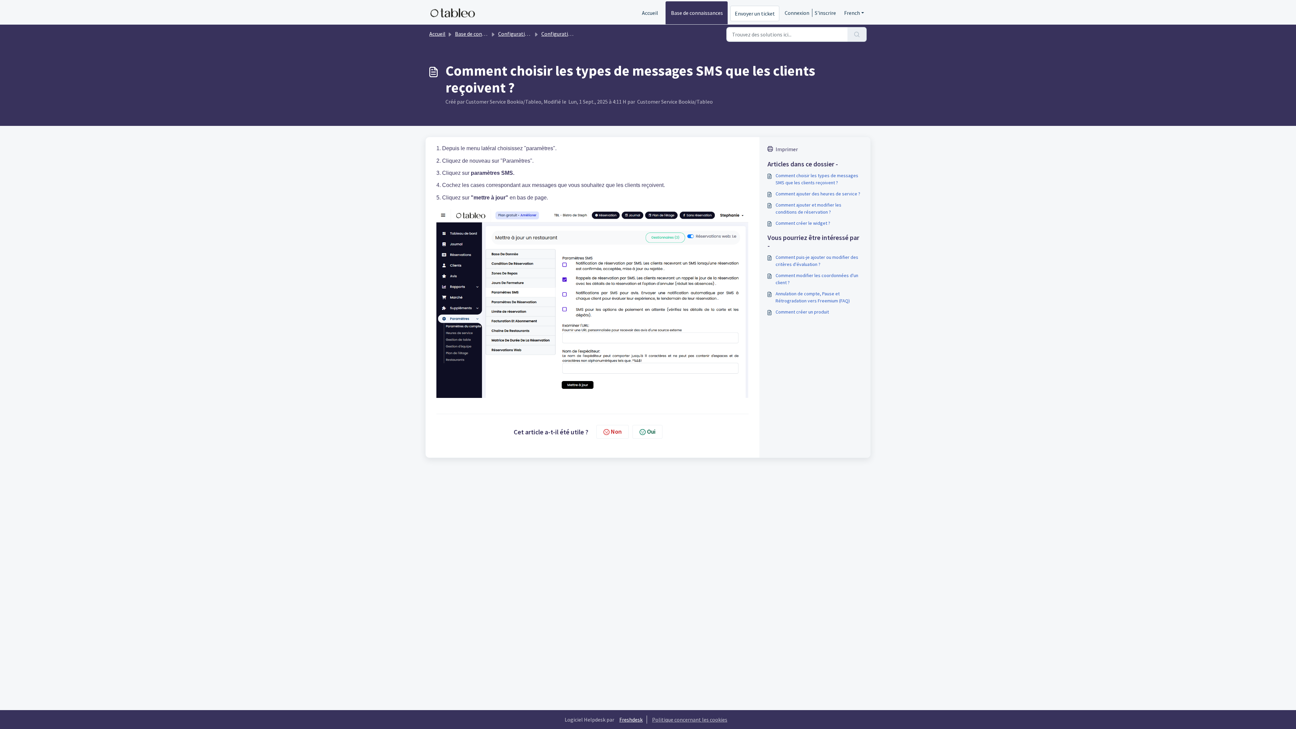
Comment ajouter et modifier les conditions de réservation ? (808, 208)
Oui (651, 431)
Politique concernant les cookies (689, 719)
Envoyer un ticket (755, 13)
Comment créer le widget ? (803, 223)
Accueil (650, 12)
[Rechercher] (857, 34)
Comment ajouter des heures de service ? (818, 194)
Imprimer (787, 149)
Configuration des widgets (528, 33)
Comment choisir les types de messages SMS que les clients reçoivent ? (817, 179)
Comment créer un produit (802, 312)
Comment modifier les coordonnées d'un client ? (817, 279)
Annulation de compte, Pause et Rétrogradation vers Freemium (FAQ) (813, 297)
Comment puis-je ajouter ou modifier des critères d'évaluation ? (817, 260)
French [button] (852, 12)
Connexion (797, 12)
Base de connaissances (697, 12)
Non (616, 431)
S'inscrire (825, 12)
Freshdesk (631, 719)
